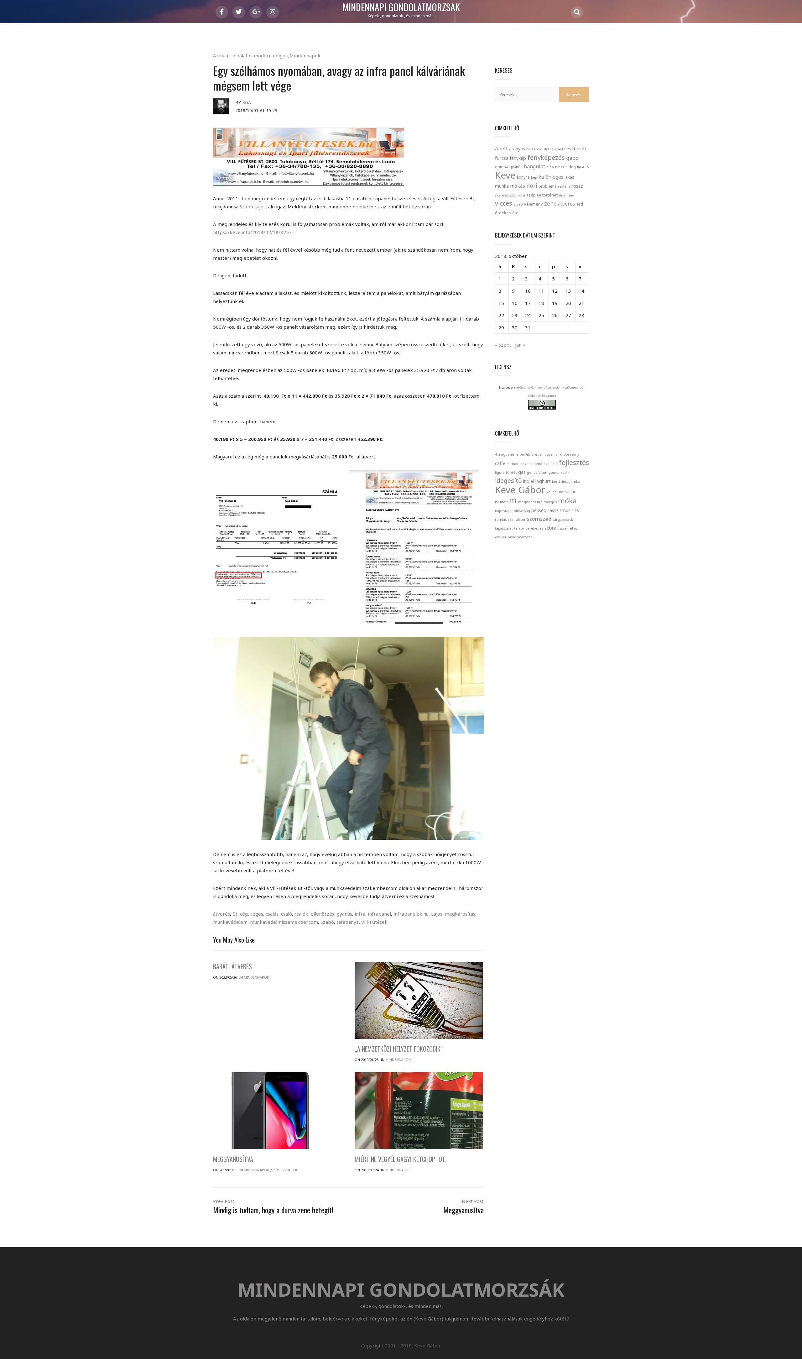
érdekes (503, 213)
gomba (501, 167)
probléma (548, 186)
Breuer (537, 454)
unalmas (566, 195)
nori (531, 185)
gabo (572, 157)
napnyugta (504, 511)
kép (534, 177)
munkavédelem (230, 922)
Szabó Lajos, (253, 206)
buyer (549, 454)
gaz (522, 472)
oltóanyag (522, 511)
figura (500, 472)
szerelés (501, 195)
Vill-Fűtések (374, 922)
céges (256, 914)
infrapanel (379, 914)
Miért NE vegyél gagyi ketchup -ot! (400, 1159)
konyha (523, 177)
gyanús (344, 914)
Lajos (436, 914)
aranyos (517, 149)
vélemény (533, 204)
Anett (501, 148)
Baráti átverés (232, 966)
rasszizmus (559, 510)
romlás (501, 519)
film (567, 149)
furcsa (501, 158)
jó (587, 167)
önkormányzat (520, 537)
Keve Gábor (520, 489)
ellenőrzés (322, 914)
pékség (538, 510)
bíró (558, 454)
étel (515, 213)
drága (549, 149)
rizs (575, 510)
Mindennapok (304, 55)
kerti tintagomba (566, 481)
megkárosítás (460, 914)
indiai (528, 481)
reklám (564, 186)
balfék (525, 454)
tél (539, 195)
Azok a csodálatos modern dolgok (250, 55)
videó (518, 204)
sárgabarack (563, 519)
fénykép (518, 158)
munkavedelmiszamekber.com (284, 922)
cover (525, 464)
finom (579, 148)
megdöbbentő (530, 502)
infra (360, 914)
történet (550, 195)
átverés (221, 914)
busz (531, 149)
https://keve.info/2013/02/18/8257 (252, 232)
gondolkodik (559, 472)
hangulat (534, 166)
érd (579, 204)
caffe (500, 463)
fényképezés (546, 157)
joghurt (543, 481)
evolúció (551, 464)
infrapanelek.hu (411, 914)
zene (550, 203)
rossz (577, 186)
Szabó (327, 922)
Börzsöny (571, 454)
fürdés (511, 472)
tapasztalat (504, 528)
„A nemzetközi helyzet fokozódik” (399, 1048)
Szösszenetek (284, 1170)
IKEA (580, 167)
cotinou (513, 464)
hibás (559, 167)
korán (570, 491)
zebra (550, 528)
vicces (503, 203)
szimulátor (517, 519)
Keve (505, 175)
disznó (536, 464)
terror (519, 528)
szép (531, 195)
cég (244, 914)
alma (514, 454)
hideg (570, 166)
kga (246, 102)
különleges (551, 177)
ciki (540, 149)
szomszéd (539, 518)
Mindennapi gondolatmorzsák (401, 7)
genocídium (537, 472)
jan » (520, 345)
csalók (301, 914)
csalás (272, 914)
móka (567, 500)
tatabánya (347, 922)
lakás (569, 177)
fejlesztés (574, 462)
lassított (501, 502)
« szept (503, 345)
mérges (550, 502)
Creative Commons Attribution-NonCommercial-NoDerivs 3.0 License (552, 391)
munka (502, 186)
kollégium (554, 492)
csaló (286, 914)
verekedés (534, 528)
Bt (234, 914)
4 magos (502, 454)
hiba (550, 167)
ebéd (559, 149)
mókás (517, 185)
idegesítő (508, 481)
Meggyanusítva (233, 1159)
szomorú (517, 195)
